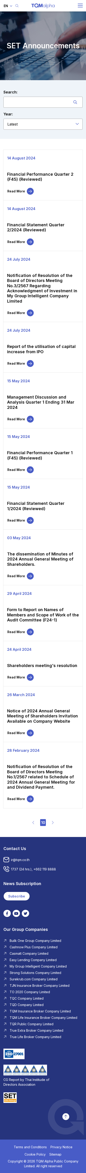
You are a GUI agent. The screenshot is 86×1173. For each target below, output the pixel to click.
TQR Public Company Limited (31, 1024)
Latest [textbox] (12, 124)
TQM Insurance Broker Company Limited (40, 1011)
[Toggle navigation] (80, 5)
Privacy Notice (61, 1147)
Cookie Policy (35, 1154)
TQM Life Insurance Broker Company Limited (43, 1018)
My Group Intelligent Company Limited (38, 966)
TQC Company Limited (27, 998)
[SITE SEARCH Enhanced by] (17, 6)
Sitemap (55, 1154)
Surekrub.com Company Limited (34, 979)
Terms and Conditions (30, 1147)
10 (43, 822)
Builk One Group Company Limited (35, 941)
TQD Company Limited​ (27, 1005)
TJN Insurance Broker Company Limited (39, 985)
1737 (14, 869)
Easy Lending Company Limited (33, 960)
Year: (8, 114)
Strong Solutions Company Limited (35, 973)
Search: (10, 92)
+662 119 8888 (44, 869)
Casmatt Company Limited (29, 953)
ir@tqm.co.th (20, 860)
